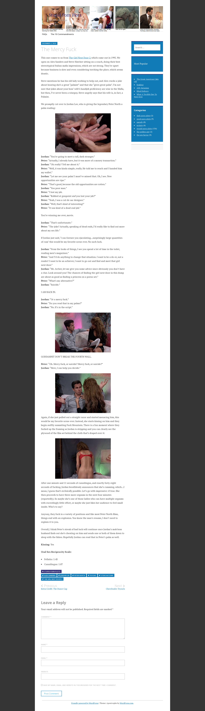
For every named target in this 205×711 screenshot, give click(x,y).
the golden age (143, 131)
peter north (79, 575)
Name (44, 644)
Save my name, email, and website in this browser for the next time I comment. (79, 685)
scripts (140, 125)
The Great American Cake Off (146, 80)
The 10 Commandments (62, 34)
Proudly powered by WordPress (84, 703)
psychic (93, 575)
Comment (46, 617)
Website (44, 671)
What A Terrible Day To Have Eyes (145, 95)
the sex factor (143, 135)
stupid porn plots (52, 572)
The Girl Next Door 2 (79, 57)
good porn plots (144, 119)
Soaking (140, 84)
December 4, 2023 (49, 43)
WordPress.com (126, 703)
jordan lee (65, 575)
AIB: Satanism (143, 88)
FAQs (44, 34)
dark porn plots (143, 115)
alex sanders (50, 575)
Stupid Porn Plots (65, 15)
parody (140, 122)
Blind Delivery (143, 91)
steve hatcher (107, 575)
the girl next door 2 (53, 579)
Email (44, 658)
